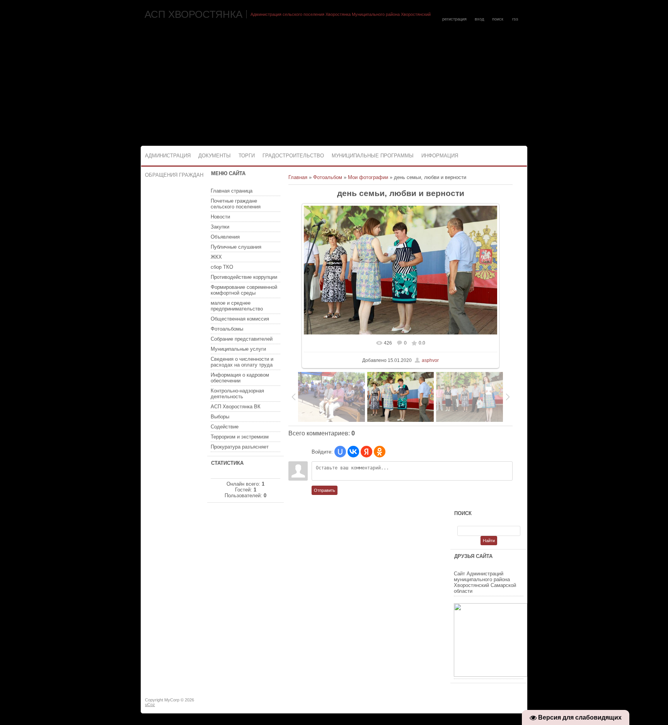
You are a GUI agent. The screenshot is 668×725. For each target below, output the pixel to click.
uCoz (150, 704)
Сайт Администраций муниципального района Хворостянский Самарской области (485, 582)
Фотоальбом (327, 177)
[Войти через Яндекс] (366, 451)
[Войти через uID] (340, 451)
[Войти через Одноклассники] (379, 451)
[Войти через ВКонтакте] (353, 451)
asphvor (430, 360)
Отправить (324, 490)
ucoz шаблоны (497, 703)
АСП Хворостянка (193, 14)
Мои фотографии (368, 177)
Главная (297, 177)
